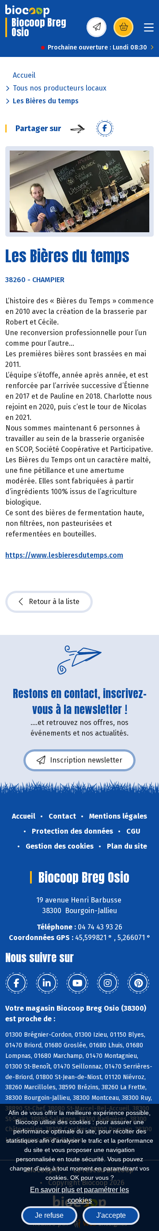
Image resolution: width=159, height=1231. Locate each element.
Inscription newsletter (86, 760)
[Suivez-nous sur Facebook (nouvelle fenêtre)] (16, 983)
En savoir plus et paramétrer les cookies (79, 1194)
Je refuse (49, 1215)
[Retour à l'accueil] (27, 11)
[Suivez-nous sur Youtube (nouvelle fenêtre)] (77, 983)
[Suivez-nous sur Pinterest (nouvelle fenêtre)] (138, 983)
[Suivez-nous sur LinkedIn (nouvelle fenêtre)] (47, 983)
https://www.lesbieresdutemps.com (64, 555)
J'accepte (111, 1215)
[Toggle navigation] (149, 30)
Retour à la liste (54, 601)
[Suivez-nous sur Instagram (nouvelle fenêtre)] (108, 983)
